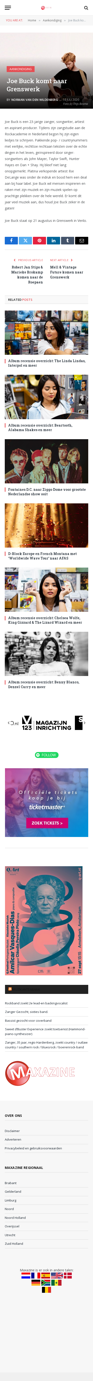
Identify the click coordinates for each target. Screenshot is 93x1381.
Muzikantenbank (26, 989)
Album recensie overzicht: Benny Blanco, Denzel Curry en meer (43, 684)
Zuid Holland (14, 1243)
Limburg (10, 1200)
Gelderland (13, 1191)
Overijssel (12, 1226)
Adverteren (13, 1139)
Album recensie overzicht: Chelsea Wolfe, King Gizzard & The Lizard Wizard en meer (45, 620)
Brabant (10, 1183)
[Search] (85, 7)
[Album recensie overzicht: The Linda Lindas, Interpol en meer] (46, 333)
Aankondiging (21, 69)
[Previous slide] (9, 723)
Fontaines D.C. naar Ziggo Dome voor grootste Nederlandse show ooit (47, 491)
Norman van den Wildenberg (34, 100)
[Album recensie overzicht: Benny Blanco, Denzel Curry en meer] (46, 654)
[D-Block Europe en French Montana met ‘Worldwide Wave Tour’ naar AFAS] (46, 525)
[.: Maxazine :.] (46, 7)
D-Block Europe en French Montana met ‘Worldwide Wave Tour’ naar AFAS (42, 555)
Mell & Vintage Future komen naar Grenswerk (66, 272)
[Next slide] (84, 723)
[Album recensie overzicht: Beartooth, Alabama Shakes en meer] (46, 397)
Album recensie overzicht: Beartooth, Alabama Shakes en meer (40, 427)
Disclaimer (12, 1131)
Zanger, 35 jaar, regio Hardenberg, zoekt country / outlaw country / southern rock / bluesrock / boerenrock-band (46, 1044)
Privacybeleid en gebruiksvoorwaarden (33, 1148)
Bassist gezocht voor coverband (28, 1020)
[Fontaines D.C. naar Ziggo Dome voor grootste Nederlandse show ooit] (46, 461)
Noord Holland (15, 1218)
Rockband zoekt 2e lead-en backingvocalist (36, 1003)
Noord (9, 1209)
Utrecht (10, 1235)
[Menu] (8, 7)
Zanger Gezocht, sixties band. (26, 1012)
